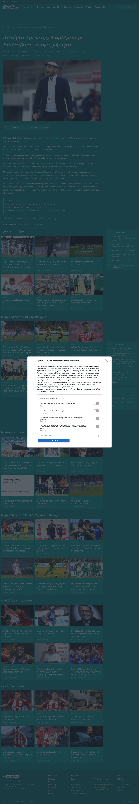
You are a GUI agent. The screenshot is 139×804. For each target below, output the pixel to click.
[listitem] (69, 398)
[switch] (96, 403)
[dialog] (69, 402)
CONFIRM (54, 440)
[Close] (107, 361)
